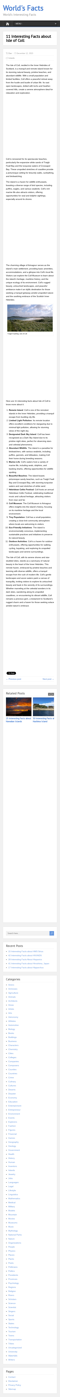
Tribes (11, 1343)
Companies (13, 1061)
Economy (12, 1098)
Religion (12, 1291)
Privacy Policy (14, 1385)
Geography (13, 1142)
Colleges (12, 1057)
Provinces (12, 1279)
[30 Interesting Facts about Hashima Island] (46, 707)
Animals (12, 997)
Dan (10, 53)
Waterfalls (12, 1356)
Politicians (12, 1267)
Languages (13, 1182)
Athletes (12, 1021)
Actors (11, 985)
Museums (12, 1222)
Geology (12, 1146)
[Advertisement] (30, 126)
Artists (11, 1009)
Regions (12, 1287)
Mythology (13, 1231)
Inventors (12, 1166)
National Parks (15, 1235)
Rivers (11, 1295)
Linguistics (13, 1194)
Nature (11, 1239)
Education (12, 1102)
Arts (10, 1013)
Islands (12, 58)
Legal (10, 1186)
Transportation (15, 1339)
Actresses (12, 989)
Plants (11, 1259)
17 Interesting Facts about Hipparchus (26, 967)
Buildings (12, 1037)
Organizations (14, 1243)
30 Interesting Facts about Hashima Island (45, 720)
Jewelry (11, 1174)
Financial (12, 1134)
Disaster (12, 1093)
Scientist (12, 1307)
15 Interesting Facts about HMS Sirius (25, 951)
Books (11, 1033)
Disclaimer (13, 1381)
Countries (12, 1073)
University (12, 1351)
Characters (13, 1045)
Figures (11, 1130)
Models (11, 1210)
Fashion (12, 1126)
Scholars (12, 1299)
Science (12, 1303)
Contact (11, 1377)
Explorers (12, 1122)
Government (14, 1150)
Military (11, 1206)
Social (11, 1315)
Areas (11, 1005)
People (11, 1247)
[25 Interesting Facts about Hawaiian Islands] (19, 707)
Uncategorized (15, 1347)
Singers (11, 1311)
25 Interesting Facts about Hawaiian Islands (18, 720)
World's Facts (23, 8)
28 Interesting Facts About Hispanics (25, 959)
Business (12, 1041)
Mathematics (14, 1198)
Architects (12, 1001)
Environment (14, 1114)
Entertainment (14, 1106)
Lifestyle (12, 1190)
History (11, 1158)
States (11, 1323)
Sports (11, 1319)
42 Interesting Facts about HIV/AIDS (25, 955)
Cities (10, 1053)
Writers (11, 1360)
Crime (11, 1077)
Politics (11, 1271)
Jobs (10, 1178)
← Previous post (13, 679)
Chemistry (13, 1049)
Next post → (48, 679)
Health (11, 1154)
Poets (11, 1263)
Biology (11, 1029)
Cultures (12, 1085)
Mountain (12, 1214)
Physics (11, 1251)
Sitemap (12, 1389)
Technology (13, 1327)
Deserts (11, 1089)
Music (11, 1227)
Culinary (12, 1081)
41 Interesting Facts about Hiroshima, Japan (28, 963)
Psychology (13, 1283)
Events (11, 1118)
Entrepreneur (14, 1110)
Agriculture (13, 993)
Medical (11, 1202)
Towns (11, 1335)
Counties (12, 1069)
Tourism (12, 1331)
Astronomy (13, 1017)
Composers (13, 1065)
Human (11, 1162)
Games (11, 1138)
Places (11, 1255)
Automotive (13, 1025)
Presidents (13, 1275)
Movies (11, 1218)
